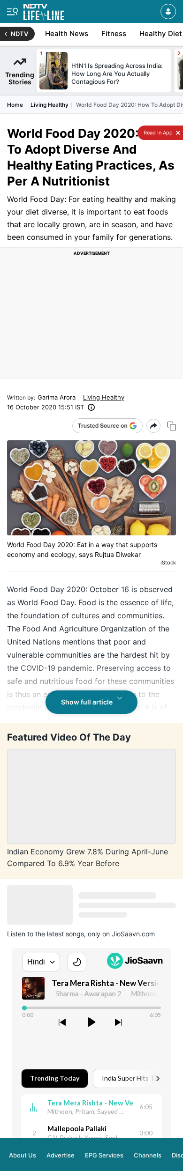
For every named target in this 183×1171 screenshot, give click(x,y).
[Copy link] (171, 426)
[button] (168, 11)
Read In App (157, 132)
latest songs (65, 934)
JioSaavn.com (133, 934)
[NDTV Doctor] (43, 10)
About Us (22, 1142)
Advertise (60, 1142)
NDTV (19, 33)
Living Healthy (49, 104)
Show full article (87, 702)
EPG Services (104, 1142)
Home (15, 104)
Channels (147, 1142)
